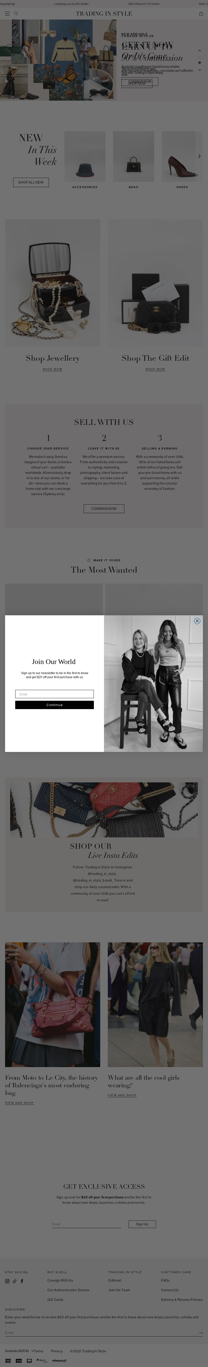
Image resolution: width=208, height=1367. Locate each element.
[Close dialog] (197, 621)
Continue (54, 705)
